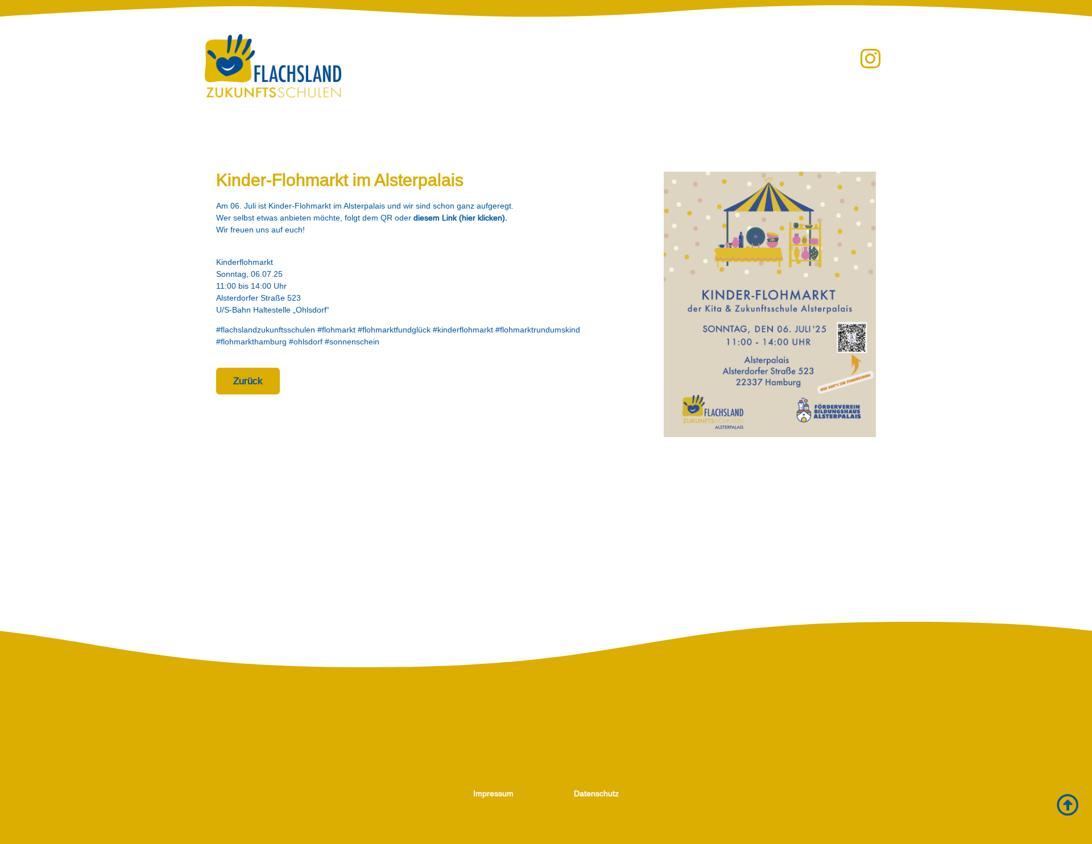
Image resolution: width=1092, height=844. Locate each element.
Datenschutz (596, 793)
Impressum (493, 793)
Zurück (248, 381)
